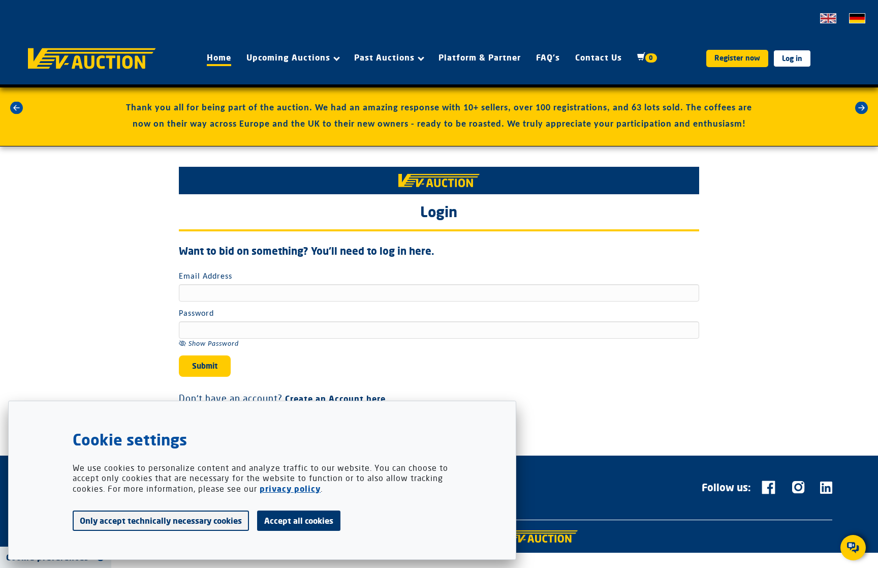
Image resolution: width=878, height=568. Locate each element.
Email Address (205, 277)
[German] (857, 18)
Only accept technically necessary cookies (161, 521)
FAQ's (548, 57)
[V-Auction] (539, 536)
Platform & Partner (479, 57)
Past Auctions (384, 57)
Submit (204, 366)
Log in (792, 58)
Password (196, 314)
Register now (737, 57)
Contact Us (598, 57)
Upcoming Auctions (288, 57)
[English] (828, 18)
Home (219, 57)
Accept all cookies (298, 521)
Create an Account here (335, 399)
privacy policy (290, 489)
